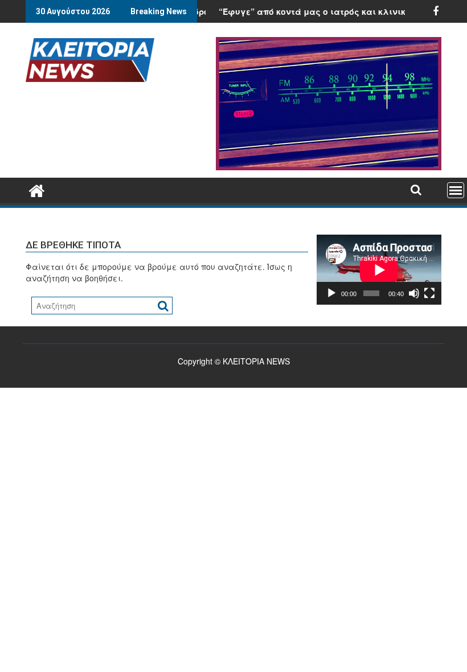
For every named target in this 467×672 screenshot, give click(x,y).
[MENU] (455, 190)
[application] (379, 270)
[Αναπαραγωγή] (331, 293)
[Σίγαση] (414, 293)
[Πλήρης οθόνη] (429, 293)
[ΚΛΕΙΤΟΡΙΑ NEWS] (37, 189)
